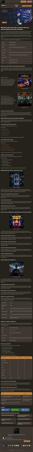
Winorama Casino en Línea (19, 450)
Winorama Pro (11, 249)
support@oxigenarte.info (12, 330)
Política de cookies (23, 439)
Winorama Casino (3, 31)
